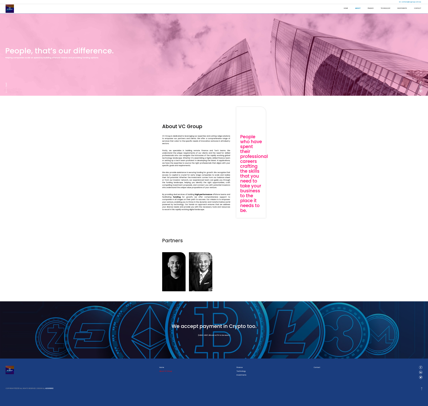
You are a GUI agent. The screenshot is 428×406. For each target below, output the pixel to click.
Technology (385, 8)
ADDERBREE (49, 388)
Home (346, 8)
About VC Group (165, 371)
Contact (417, 8)
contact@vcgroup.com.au (411, 2)
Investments (402, 8)
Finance (371, 8)
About (358, 8)
